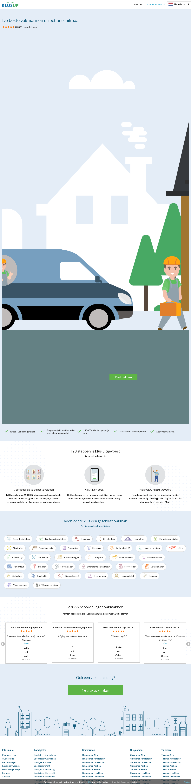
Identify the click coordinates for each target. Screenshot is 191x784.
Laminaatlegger (71, 557)
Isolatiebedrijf (123, 548)
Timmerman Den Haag (92, 773)
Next (187, 643)
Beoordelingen (9, 762)
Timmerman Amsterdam (93, 762)
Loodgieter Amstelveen (45, 755)
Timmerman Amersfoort (93, 758)
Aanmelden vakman (156, 5)
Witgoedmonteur (50, 585)
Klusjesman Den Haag (139, 773)
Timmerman (100, 575)
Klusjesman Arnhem (138, 765)
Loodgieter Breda (42, 762)
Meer (26, 643)
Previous (2, 643)
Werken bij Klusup (11, 769)
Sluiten (187, 782)
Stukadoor (17, 575)
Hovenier (96, 548)
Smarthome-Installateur (98, 566)
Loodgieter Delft (42, 765)
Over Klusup (8, 758)
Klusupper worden (11, 765)
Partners (6, 773)
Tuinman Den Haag (170, 773)
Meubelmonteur (154, 557)
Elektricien (18, 548)
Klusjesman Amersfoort (140, 758)
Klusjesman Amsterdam (140, 762)
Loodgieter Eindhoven (44, 776)
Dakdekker (139, 539)
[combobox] (179, 4)
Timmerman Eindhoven (93, 776)
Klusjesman (42, 557)
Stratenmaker (157, 566)
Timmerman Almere (91, 755)
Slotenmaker (67, 566)
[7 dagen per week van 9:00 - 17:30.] (130, 4)
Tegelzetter (42, 575)
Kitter (181, 548)
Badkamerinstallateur (55, 539)
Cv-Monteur (109, 539)
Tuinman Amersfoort (171, 758)
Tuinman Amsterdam (171, 762)
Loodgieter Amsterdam (45, 758)
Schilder (42, 566)
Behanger (85, 539)
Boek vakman (123, 377)
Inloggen (138, 5)
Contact (6, 776)
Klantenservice (9, 755)
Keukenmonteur (152, 548)
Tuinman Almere (169, 755)
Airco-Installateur (21, 539)
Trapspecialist (127, 575)
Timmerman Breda (91, 769)
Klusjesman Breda (138, 769)
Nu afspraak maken (95, 690)
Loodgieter (98, 557)
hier (90, 782)
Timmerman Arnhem (91, 765)
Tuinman (152, 575)
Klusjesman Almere (138, 755)
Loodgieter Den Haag (44, 769)
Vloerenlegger (20, 585)
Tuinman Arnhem (169, 765)
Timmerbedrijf (72, 575)
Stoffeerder (130, 566)
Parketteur (19, 566)
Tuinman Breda (168, 769)
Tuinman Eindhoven (170, 776)
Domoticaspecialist (168, 539)
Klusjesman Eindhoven (140, 776)
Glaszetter (73, 548)
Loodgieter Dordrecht (44, 773)
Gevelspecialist (46, 548)
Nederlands (179, 4)
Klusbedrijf (17, 557)
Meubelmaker (126, 557)
